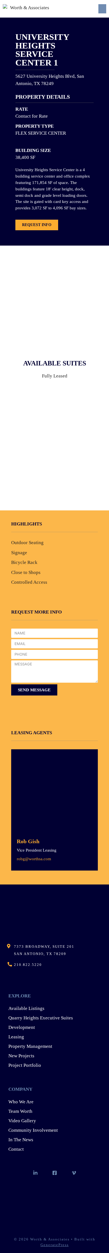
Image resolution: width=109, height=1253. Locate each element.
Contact (16, 1149)
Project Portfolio (24, 1065)
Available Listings (26, 1008)
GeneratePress (55, 1245)
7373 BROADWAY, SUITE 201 (44, 946)
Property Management (30, 1046)
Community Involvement (33, 1130)
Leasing (16, 1036)
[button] (102, 8)
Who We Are (21, 1101)
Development (21, 1027)
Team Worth (20, 1111)
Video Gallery (22, 1120)
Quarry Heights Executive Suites (40, 1018)
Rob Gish (28, 841)
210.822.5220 (28, 965)
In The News (20, 1139)
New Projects (21, 1055)
